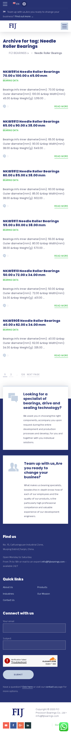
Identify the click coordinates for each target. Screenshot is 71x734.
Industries (8, 593)
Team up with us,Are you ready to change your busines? (43, 470)
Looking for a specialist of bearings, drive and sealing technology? (42, 401)
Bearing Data (10, 80)
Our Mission (43, 593)
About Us (8, 587)
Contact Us (8, 600)
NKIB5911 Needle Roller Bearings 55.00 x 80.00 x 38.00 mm (31, 223)
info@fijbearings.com (53, 561)
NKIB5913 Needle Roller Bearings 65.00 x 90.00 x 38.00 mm (31, 123)
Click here (27, 686)
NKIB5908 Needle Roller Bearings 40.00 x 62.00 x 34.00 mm (31, 322)
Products (42, 587)
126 (23, 374)
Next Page (33, 374)
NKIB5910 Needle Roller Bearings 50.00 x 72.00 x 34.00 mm (31, 273)
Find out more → (24, 16)
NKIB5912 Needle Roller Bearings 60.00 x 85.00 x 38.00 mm (31, 173)
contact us (51, 686)
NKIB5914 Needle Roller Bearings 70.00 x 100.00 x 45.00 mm (31, 73)
